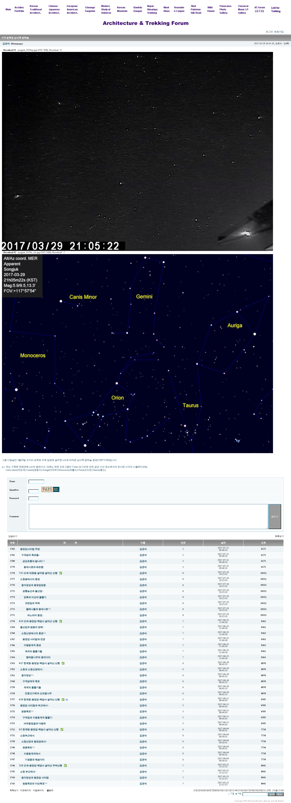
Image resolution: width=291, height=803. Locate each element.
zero (273, 801)
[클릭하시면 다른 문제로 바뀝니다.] (50, 489)
